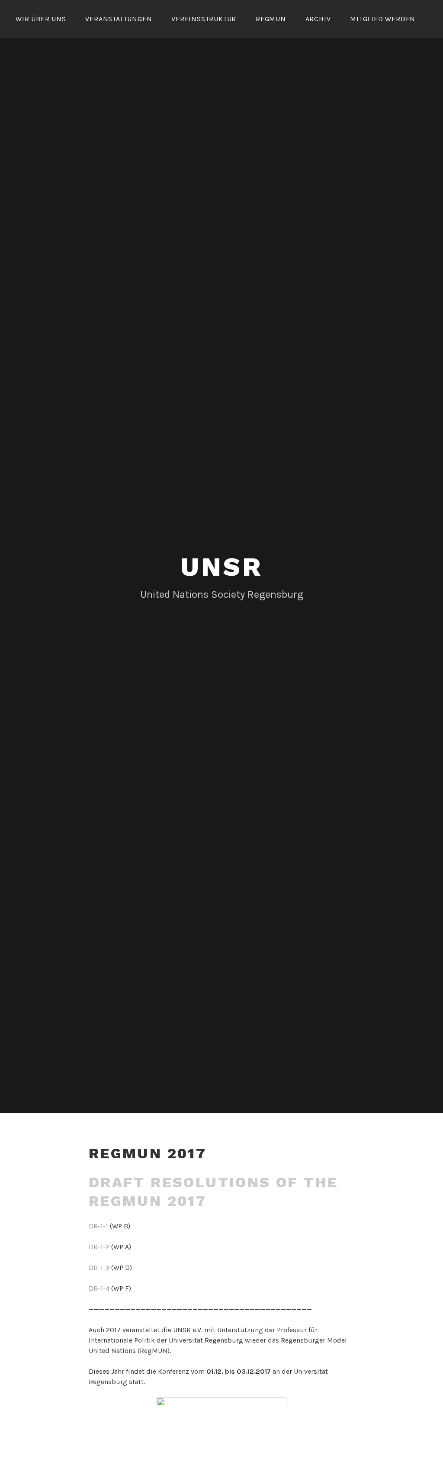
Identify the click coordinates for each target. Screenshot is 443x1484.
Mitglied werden (382, 19)
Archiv (318, 19)
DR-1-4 (99, 1288)
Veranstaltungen (118, 19)
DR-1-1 (98, 1226)
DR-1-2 (99, 1247)
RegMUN (271, 19)
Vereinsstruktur (203, 19)
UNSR (221, 566)
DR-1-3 (99, 1267)
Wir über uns (41, 19)
